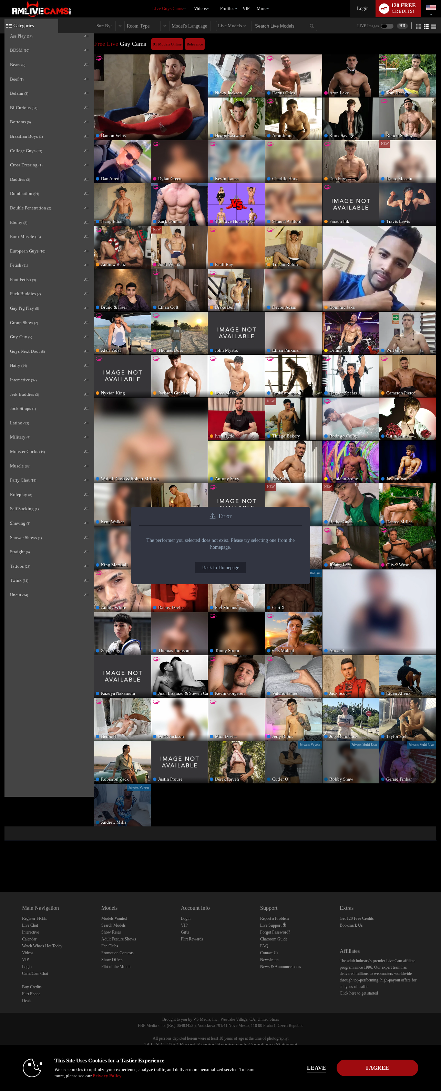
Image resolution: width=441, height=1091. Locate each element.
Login (363, 8)
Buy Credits (32, 987)
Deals (26, 1000)
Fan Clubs (109, 946)
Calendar (29, 939)
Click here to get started (359, 993)
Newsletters (269, 959)
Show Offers (112, 959)
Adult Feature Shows (118, 939)
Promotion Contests (117, 952)
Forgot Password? (275, 932)
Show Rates (111, 932)
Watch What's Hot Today (42, 946)
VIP (246, 8)
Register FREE (34, 918)
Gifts (185, 932)
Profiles (227, 8)
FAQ (264, 946)
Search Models (113, 925)
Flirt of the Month (116, 966)
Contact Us (269, 952)
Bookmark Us (351, 925)
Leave (316, 1068)
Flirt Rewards (192, 939)
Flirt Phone (31, 993)
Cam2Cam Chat (35, 973)
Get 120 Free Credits (357, 918)
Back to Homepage (220, 567)
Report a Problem (274, 918)
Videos (200, 8)
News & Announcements (280, 966)
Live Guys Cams (167, 8)
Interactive (30, 932)
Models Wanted (114, 918)
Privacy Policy (107, 1075)
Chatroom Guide (273, 939)
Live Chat (30, 925)
